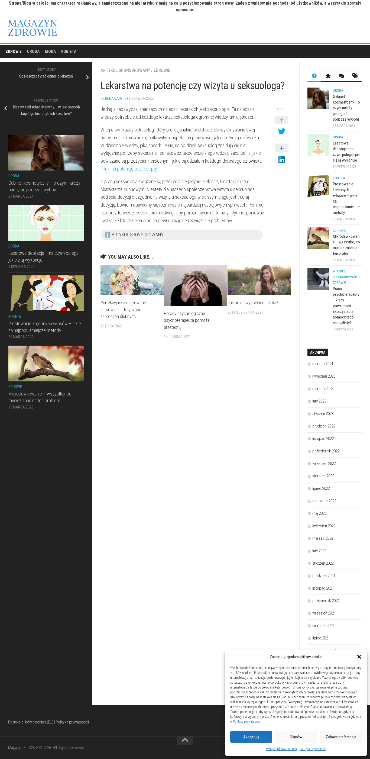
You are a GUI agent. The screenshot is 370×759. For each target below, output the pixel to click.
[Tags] (355, 76)
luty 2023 (319, 401)
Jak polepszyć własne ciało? (253, 302)
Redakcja (113, 98)
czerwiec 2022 (324, 501)
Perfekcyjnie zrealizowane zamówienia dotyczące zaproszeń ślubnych (123, 309)
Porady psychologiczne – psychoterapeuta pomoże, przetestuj (187, 320)
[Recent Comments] (341, 76)
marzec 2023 (322, 388)
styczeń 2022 (322, 563)
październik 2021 (325, 600)
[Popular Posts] (328, 76)
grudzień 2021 (323, 575)
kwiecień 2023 (323, 376)
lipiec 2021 (321, 638)
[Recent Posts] (314, 76)
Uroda (33, 51)
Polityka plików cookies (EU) (30, 722)
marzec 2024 (322, 363)
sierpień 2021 (323, 625)
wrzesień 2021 (324, 613)
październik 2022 (325, 451)
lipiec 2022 (321, 488)
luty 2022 (319, 550)
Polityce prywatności (246, 721)
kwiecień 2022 (323, 525)
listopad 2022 (323, 438)
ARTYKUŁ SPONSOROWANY (125, 70)
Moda (50, 51)
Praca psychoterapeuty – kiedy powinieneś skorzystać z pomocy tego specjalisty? (346, 305)
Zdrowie (13, 51)
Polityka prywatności (72, 722)
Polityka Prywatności (313, 749)
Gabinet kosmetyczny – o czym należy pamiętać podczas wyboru (346, 108)
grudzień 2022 (323, 426)
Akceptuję (251, 737)
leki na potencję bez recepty (130, 169)
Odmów (296, 737)
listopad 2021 (323, 588)
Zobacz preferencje (341, 737)
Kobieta (68, 51)
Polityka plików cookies (281, 749)
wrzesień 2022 (324, 463)
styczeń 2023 (322, 413)
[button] (359, 657)
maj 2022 (319, 513)
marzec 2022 (322, 538)
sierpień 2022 (323, 476)
